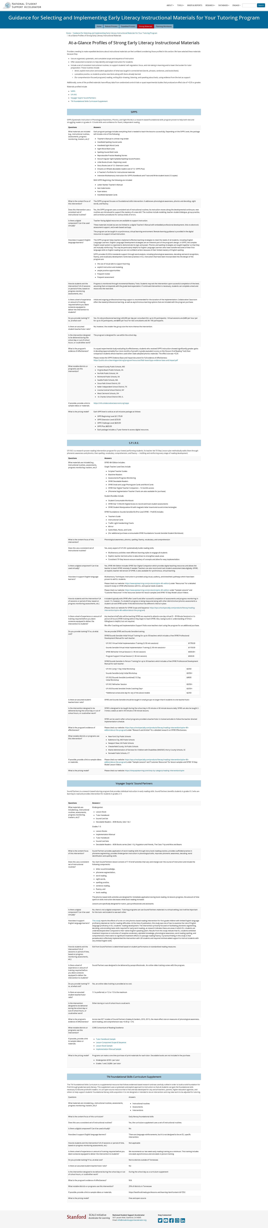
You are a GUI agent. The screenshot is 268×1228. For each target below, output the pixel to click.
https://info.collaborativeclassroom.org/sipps (111, 403)
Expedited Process (128, 26)
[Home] (23, 5)
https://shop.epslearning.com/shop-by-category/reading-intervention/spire (154, 770)
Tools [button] (180, 5)
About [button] (170, 5)
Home (99, 26)
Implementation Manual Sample (108, 1049)
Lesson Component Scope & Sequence (111, 1042)
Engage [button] (236, 5)
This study (96, 921)
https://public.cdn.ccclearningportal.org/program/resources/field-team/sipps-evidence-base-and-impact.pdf (136, 360)
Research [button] (210, 5)
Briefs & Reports (194, 5)
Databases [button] (223, 5)
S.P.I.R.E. (74, 94)
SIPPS (73, 91)
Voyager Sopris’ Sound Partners (83, 98)
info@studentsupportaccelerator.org (131, 1220)
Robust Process (111, 26)
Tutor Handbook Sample (105, 1039)
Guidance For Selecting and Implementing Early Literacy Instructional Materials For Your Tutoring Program (115, 33)
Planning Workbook (164, 26)
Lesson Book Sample (104, 1046)
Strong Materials (145, 26)
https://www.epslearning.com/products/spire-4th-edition (147, 583)
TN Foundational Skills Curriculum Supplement (89, 101)
